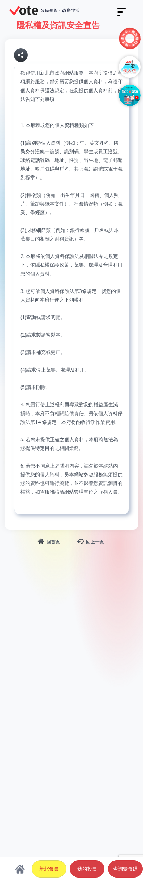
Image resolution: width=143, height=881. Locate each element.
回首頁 (53, 542)
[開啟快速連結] (130, 38)
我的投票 (87, 868)
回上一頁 (95, 542)
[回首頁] (44, 10)
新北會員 (49, 868)
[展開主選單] (121, 12)
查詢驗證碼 (125, 868)
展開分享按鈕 (21, 55)
